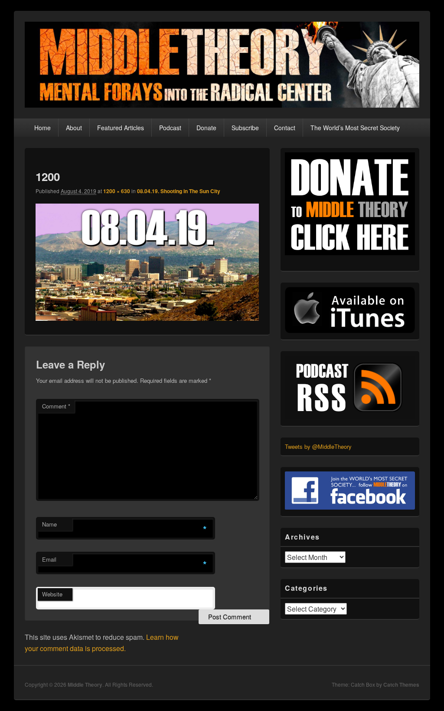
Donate (206, 127)
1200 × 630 (116, 191)
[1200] (147, 318)
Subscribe (245, 127)
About (74, 127)
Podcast (170, 127)
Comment (56, 406)
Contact (284, 127)
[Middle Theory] (222, 105)
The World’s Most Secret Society (355, 127)
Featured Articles (120, 127)
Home (42, 127)
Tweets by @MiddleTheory (318, 446)
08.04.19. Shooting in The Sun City (178, 191)
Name (49, 524)
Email (49, 559)
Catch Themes (401, 684)
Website (52, 594)
